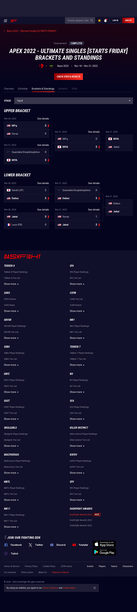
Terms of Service (12, 566)
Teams (114, 566)
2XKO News (9, 305)
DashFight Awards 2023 (81, 520)
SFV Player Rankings (79, 488)
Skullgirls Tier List (12, 440)
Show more (10, 284)
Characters (128, 566)
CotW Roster (76, 305)
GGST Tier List (10, 413)
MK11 (7, 508)
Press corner (27, 572)
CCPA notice (66, 566)
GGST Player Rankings (14, 407)
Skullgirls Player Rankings (16, 434)
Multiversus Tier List (13, 467)
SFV (72, 481)
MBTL (7, 481)
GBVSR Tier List (11, 332)
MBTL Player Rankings (14, 488)
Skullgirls (10, 427)
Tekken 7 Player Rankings (81, 353)
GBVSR (7, 319)
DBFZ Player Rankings (14, 380)
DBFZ (7, 373)
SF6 (72, 265)
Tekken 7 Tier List (78, 359)
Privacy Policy (31, 566)
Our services (10, 572)
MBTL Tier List (10, 494)
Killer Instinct (79, 427)
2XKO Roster (10, 299)
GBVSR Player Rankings (15, 326)
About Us (42, 572)
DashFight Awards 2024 (81, 514)
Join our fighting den (23, 538)
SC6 (72, 400)
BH (71, 373)
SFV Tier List (75, 494)
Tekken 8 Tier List (12, 278)
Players (102, 566)
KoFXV (73, 454)
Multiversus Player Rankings (17, 461)
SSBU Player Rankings (14, 353)
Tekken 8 (9, 265)
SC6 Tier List (75, 413)
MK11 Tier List (10, 521)
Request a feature (60, 572)
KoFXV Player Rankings (80, 461)
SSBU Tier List (10, 359)
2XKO (7, 292)
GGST (7, 400)
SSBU (7, 346)
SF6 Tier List (75, 278)
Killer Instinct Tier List (80, 440)
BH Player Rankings (79, 380)
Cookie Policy (49, 566)
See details (43, 118)
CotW (73, 292)
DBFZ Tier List (10, 386)
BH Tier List (75, 386)
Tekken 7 (75, 346)
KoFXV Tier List (77, 467)
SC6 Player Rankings (79, 407)
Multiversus (11, 454)
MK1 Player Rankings (79, 326)
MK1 (72, 319)
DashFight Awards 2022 (81, 525)
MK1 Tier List (76, 332)
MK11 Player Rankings (14, 515)
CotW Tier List (76, 299)
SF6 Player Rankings (79, 272)
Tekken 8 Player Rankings (16, 272)
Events (90, 566)
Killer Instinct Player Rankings (83, 434)
